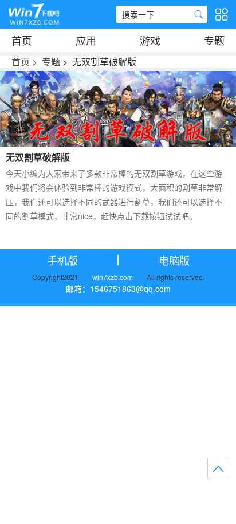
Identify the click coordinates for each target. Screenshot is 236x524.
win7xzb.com (112, 277)
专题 (214, 40)
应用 (86, 40)
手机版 (62, 260)
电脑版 (174, 260)
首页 (21, 40)
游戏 (150, 40)
